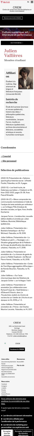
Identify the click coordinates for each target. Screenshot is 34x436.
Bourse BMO (20, 361)
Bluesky (3, 390)
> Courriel (6, 156)
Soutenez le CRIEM (17, 349)
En (28, 2)
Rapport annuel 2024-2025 (8, 369)
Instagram (4, 386)
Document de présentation (8, 361)
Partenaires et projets (7, 365)
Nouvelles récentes (6, 371)
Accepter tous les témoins (7, 431)
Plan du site (20, 365)
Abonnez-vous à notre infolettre (12, 18)
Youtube (3, 392)
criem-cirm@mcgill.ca (20, 336)
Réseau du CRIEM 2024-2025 (8, 374)
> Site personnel (8, 161)
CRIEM (17, 7)
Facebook (4, 384)
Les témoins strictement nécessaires (17, 413)
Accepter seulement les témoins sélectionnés (23, 431)
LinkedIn (3, 388)
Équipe (3, 363)
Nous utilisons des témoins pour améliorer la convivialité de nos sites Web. (15, 398)
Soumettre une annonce (8, 377)
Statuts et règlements (7, 367)
